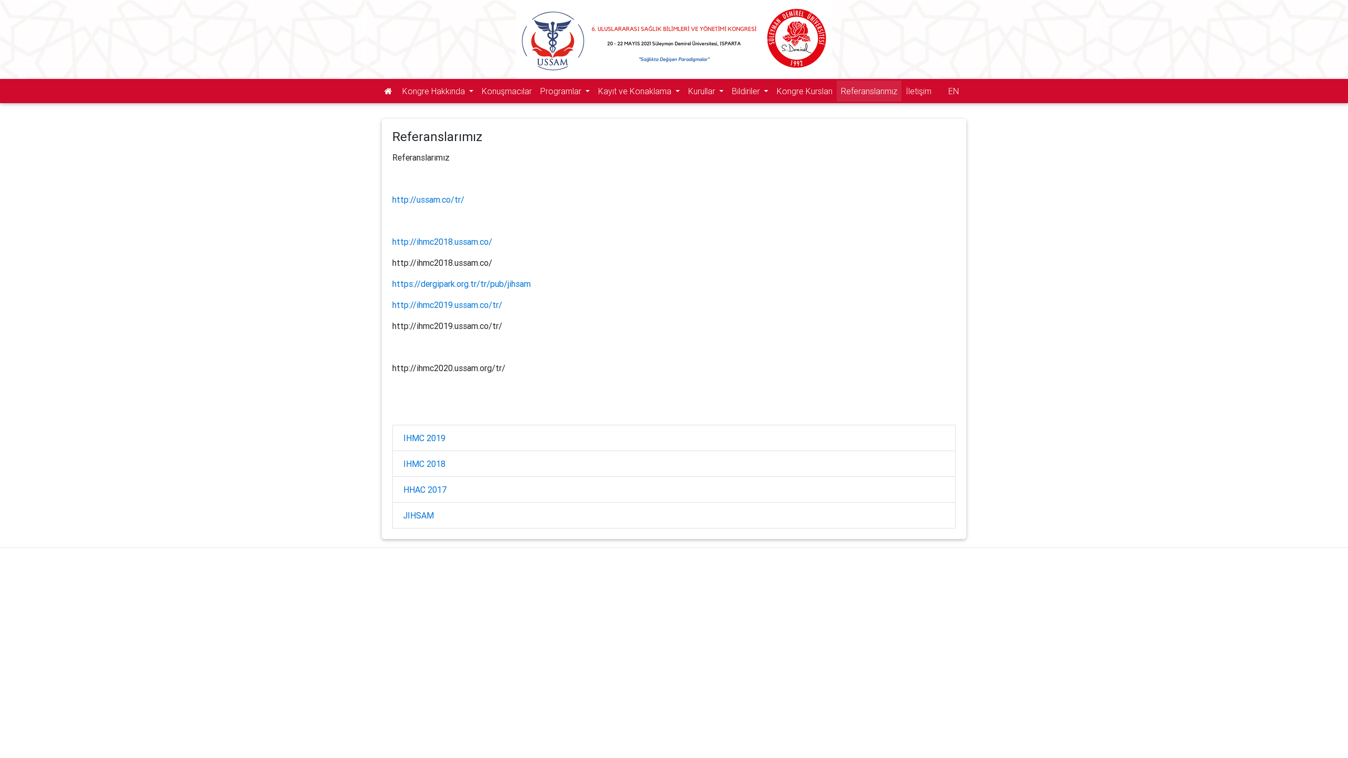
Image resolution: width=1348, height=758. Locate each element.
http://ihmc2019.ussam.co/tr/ (447, 305)
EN (953, 91)
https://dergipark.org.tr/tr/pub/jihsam (461, 283)
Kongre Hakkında (434, 91)
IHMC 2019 (424, 438)
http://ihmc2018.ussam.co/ (442, 241)
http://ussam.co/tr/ (428, 199)
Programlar (561, 91)
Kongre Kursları (804, 91)
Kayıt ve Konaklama (635, 91)
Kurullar (702, 91)
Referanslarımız (869, 91)
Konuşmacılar (507, 91)
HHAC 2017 (425, 489)
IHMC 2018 (424, 463)
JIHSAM (418, 515)
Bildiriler (747, 91)
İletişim (918, 91)
